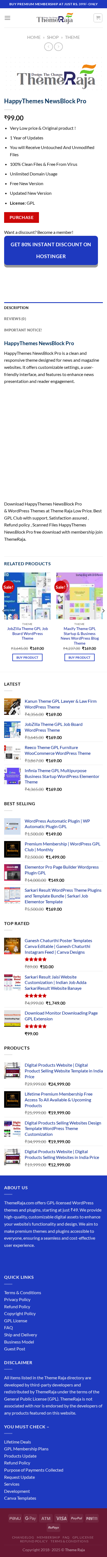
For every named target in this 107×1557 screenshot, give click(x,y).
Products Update (20, 1455)
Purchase (22, 217)
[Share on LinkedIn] (68, 274)
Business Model (19, 1341)
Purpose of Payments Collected (33, 1469)
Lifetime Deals (17, 1441)
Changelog (23, 1537)
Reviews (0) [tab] (15, 319)
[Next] (103, 621)
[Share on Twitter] (38, 274)
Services (11, 1483)
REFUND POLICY (34, 1541)
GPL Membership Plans (26, 1448)
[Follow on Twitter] (28, 1258)
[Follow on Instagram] (19, 1258)
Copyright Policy (20, 1313)
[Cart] (98, 17)
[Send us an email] (38, 1258)
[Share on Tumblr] (78, 274)
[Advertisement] (53, 444)
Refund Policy (17, 1306)
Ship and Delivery (20, 1334)
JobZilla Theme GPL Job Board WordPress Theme (27, 633)
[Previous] (4, 621)
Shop (53, 37)
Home (34, 37)
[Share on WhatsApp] (9, 274)
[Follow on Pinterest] (48, 1258)
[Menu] (7, 18)
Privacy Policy (17, 1299)
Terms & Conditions (22, 1292)
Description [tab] (16, 308)
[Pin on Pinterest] (58, 274)
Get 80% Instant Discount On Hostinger (51, 250)
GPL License (15, 1320)
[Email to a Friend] (48, 274)
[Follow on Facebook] (9, 1258)
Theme (72, 37)
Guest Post (14, 1348)
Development (17, 1491)
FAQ (8, 1327)
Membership (48, 1537)
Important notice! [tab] (23, 330)
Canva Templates (20, 1498)
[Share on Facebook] (19, 274)
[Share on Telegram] (88, 274)
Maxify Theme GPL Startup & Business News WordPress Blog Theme (80, 635)
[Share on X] (28, 274)
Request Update (19, 1477)
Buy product (27, 657)
